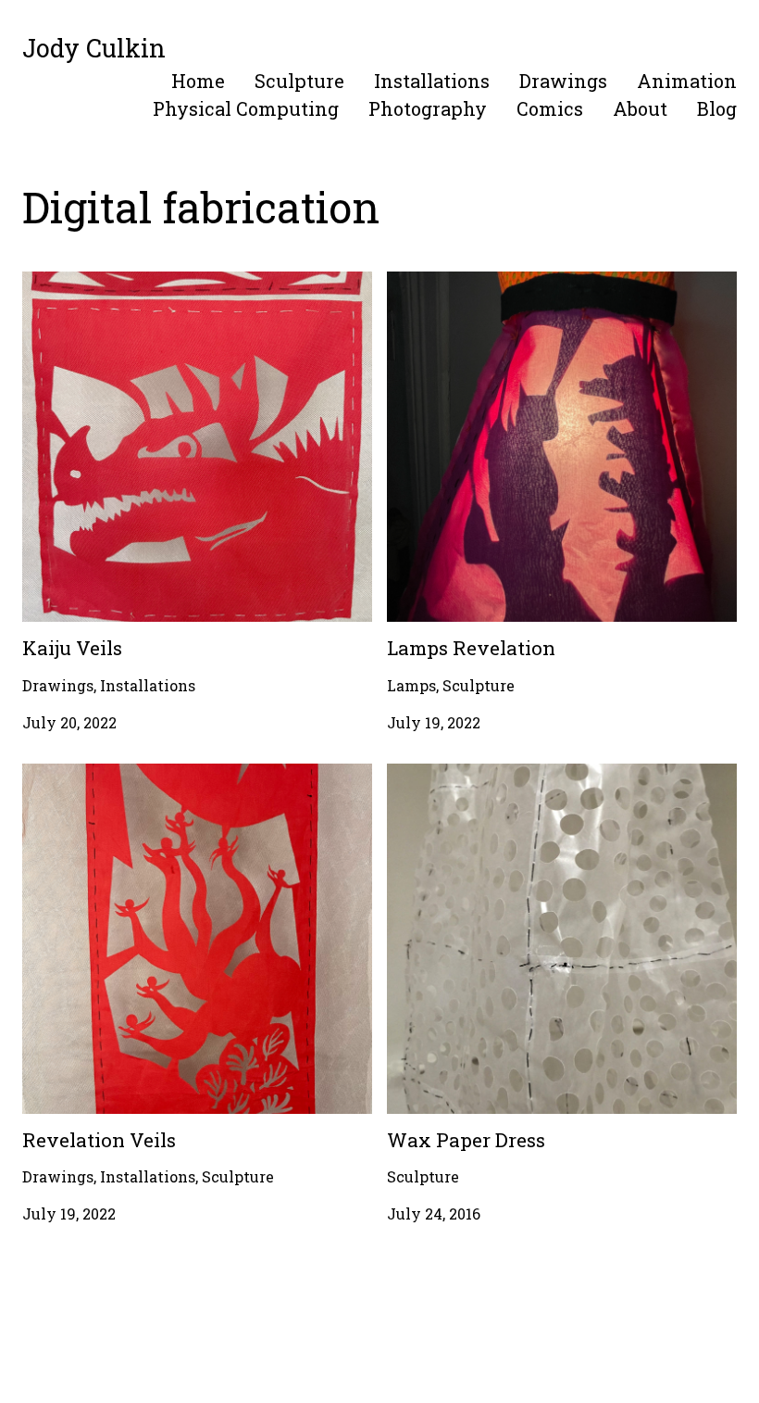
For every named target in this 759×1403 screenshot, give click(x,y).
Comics (549, 108)
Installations (432, 81)
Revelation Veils (83, 774)
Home (198, 81)
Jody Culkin (94, 48)
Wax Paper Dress (449, 774)
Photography (427, 108)
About (640, 108)
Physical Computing (246, 108)
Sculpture (299, 81)
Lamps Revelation (454, 282)
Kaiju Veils (62, 282)
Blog (717, 108)
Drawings (563, 81)
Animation (687, 81)
